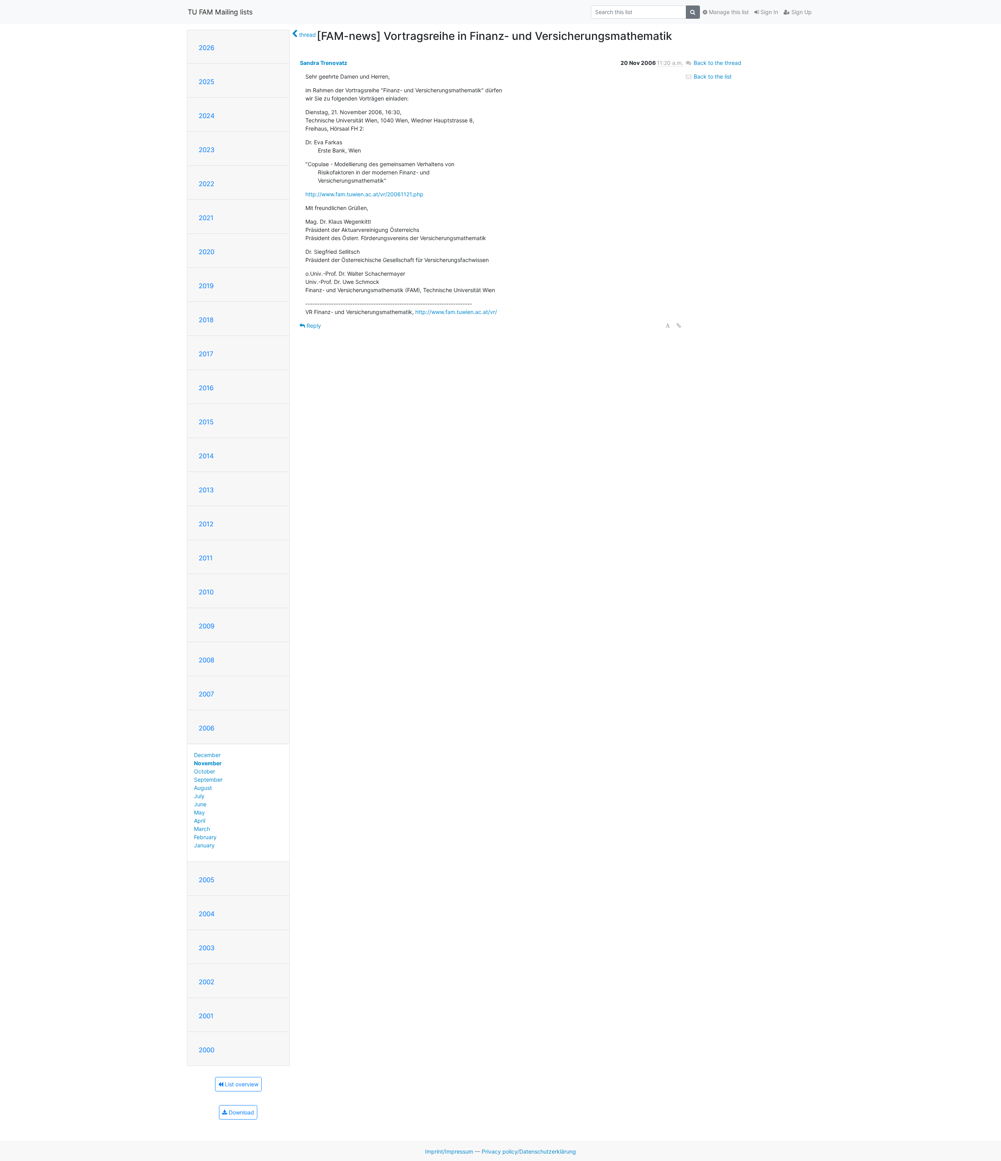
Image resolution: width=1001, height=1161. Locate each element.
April (199, 820)
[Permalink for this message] (679, 325)
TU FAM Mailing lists (220, 12)
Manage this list (728, 12)
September (208, 779)
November (208, 763)
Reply (313, 325)
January (204, 845)
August (203, 787)
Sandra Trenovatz (323, 62)
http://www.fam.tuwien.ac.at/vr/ (456, 312)
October (204, 771)
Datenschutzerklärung (547, 1151)
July (199, 796)
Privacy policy (499, 1151)
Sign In (768, 12)
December (207, 755)
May (199, 812)
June (200, 804)
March (202, 828)
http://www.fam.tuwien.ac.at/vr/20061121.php (364, 194)
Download (240, 1112)
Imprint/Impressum (449, 1151)
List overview (240, 1084)
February (205, 837)
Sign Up (801, 12)
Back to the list (712, 76)
